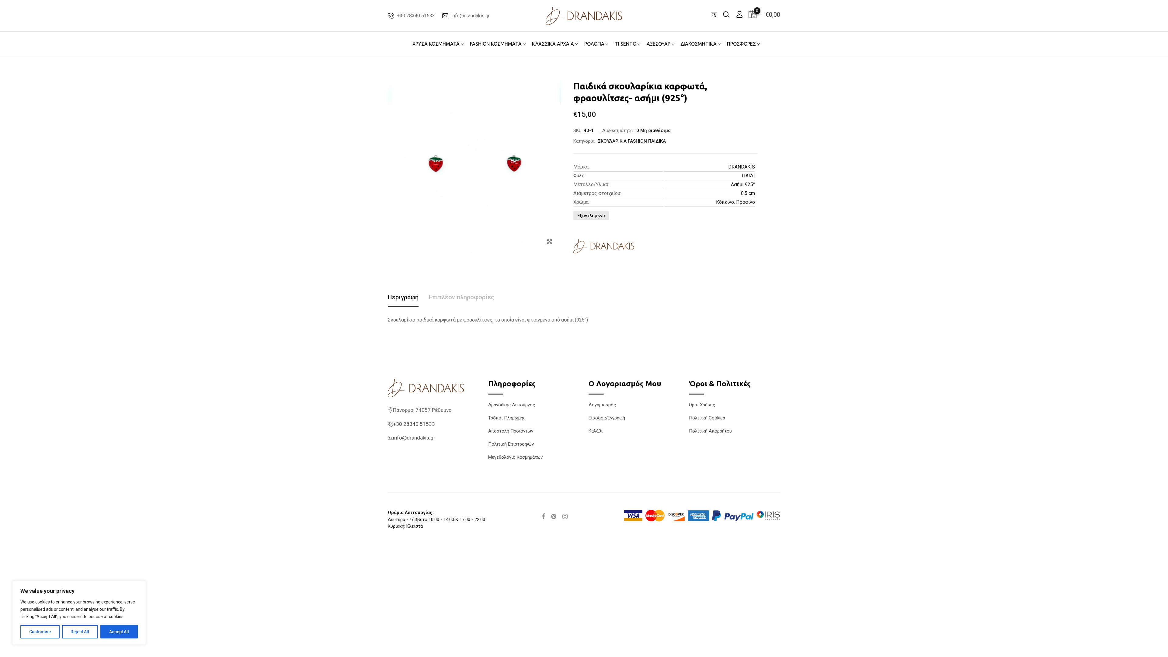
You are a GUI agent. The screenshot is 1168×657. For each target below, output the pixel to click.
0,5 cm (748, 193)
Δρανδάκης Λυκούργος (511, 405)
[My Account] (739, 14)
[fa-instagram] (565, 516)
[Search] (726, 14)
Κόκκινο (725, 202)
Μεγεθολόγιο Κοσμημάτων (515, 457)
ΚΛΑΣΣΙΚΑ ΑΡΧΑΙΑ (553, 44)
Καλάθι (596, 431)
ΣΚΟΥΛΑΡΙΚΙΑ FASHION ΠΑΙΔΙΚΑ (632, 141)
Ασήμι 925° (743, 184)
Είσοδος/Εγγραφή (607, 418)
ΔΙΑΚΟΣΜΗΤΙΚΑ (699, 44)
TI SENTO (625, 44)
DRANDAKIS (741, 167)
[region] (79, 613)
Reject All (80, 631)
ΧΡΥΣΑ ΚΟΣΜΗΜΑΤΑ (436, 44)
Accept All (119, 631)
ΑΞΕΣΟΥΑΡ (658, 44)
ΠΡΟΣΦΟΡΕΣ (741, 44)
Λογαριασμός (602, 405)
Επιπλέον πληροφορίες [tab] (461, 297)
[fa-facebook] (543, 516)
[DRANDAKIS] (603, 246)
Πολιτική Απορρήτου (710, 431)
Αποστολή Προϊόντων (510, 431)
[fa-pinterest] (553, 516)
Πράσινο (745, 202)
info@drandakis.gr (470, 16)
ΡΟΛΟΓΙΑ (594, 44)
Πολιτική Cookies (707, 418)
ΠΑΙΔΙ (748, 176)
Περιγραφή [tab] (403, 297)
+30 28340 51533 (416, 16)
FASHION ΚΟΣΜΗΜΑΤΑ (496, 44)
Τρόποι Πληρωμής (507, 418)
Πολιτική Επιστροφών (511, 444)
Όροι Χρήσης (702, 405)
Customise (40, 631)
